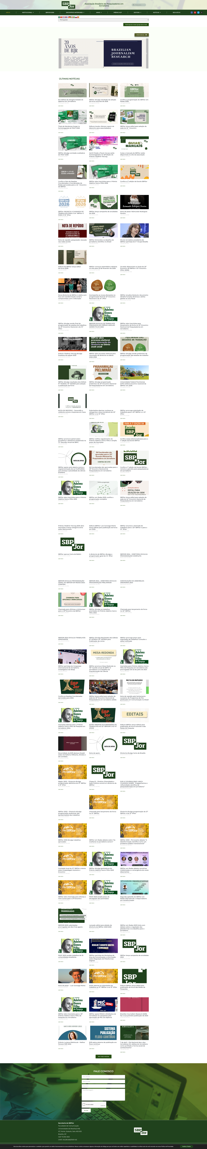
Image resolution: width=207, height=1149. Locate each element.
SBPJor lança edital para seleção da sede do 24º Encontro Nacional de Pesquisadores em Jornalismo (133, 499)
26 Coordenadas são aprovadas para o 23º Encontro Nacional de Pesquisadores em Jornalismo (103, 469)
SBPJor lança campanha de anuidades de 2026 (103, 212)
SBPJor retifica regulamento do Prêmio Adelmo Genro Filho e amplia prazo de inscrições (103, 440)
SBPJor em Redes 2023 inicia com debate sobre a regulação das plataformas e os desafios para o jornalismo (132, 927)
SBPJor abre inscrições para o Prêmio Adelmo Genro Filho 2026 (103, 182)
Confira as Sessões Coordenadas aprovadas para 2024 (70, 697)
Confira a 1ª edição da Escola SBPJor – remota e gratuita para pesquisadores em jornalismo (134, 469)
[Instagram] (201, 12)
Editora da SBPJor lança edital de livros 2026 (69, 267)
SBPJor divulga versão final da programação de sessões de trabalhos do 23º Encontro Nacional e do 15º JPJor (72, 326)
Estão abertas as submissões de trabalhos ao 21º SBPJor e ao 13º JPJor (103, 986)
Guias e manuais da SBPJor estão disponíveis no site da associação (132, 154)
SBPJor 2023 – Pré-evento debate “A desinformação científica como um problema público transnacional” (133, 841)
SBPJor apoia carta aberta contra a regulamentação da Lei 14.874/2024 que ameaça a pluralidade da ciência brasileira (71, 469)
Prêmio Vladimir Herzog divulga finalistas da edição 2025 (70, 354)
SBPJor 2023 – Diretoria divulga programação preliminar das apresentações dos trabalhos (69, 813)
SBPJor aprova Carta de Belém (69, 554)
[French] (68, 17)
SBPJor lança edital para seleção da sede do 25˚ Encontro (133, 127)
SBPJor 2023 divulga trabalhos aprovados (69, 841)
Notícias (156, 12)
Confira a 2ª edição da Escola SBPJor (133, 181)
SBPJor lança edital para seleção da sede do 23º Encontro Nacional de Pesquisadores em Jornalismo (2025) (102, 698)
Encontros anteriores (74, 12)
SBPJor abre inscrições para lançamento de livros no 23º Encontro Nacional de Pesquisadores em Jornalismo (134, 326)
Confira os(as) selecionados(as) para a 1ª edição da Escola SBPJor (134, 440)
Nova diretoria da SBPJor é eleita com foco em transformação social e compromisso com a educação (72, 296)
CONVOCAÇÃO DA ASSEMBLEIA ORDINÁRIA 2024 (132, 582)
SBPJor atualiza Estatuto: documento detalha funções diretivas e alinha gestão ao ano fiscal (134, 296)
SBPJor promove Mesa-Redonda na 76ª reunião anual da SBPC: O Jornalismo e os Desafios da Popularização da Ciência (102, 668)
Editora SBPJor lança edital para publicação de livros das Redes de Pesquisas (132, 987)
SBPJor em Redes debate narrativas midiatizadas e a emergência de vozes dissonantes (134, 870)
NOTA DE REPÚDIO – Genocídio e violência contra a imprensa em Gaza (72, 411)
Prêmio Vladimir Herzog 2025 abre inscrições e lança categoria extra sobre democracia (71, 527)
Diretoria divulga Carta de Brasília (132, 753)
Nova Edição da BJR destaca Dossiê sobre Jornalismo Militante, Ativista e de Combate (72, 754)
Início (8, 12)
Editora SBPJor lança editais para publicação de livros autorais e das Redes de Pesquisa (133, 726)
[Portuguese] (74, 17)
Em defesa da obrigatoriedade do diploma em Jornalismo (70, 100)
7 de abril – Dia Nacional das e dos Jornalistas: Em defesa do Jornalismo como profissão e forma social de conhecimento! (134, 1045)
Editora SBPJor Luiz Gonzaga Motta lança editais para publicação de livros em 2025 (103, 527)
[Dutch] (63, 17)
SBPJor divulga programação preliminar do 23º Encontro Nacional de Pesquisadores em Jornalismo (102, 383)
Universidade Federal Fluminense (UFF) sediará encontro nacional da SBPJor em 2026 (133, 383)
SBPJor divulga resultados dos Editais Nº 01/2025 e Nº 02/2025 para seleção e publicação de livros (72, 383)
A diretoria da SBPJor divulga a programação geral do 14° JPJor (101, 555)
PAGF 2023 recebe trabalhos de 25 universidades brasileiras (70, 956)
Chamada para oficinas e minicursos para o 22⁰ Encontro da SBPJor (71, 610)
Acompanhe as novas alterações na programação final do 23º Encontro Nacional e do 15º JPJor (102, 296)
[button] (60, 53)
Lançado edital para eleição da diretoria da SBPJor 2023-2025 (100, 926)
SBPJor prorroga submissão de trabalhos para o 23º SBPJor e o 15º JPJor (133, 412)
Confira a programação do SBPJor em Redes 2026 (134, 100)
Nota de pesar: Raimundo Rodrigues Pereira (133, 212)
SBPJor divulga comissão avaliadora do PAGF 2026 (71, 154)
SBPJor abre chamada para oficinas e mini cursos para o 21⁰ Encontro (72, 897)
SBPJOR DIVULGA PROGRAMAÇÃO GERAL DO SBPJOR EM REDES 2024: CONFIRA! (71, 582)
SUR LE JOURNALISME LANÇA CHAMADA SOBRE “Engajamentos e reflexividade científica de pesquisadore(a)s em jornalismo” (133, 784)
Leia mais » (60, 105)
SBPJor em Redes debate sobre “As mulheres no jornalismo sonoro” (102, 841)
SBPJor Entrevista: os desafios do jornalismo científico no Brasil (101, 241)
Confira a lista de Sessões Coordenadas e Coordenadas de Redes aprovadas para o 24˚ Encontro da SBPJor (72, 184)
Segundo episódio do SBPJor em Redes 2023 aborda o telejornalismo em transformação (133, 898)
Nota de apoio (94, 753)
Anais (98, 12)
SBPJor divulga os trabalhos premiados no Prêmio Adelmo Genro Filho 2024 (103, 611)
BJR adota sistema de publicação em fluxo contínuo (103, 1043)
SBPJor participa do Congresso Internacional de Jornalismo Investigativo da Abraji (69, 667)
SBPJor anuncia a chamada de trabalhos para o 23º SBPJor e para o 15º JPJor (133, 527)
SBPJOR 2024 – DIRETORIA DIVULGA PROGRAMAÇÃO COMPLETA (133, 555)
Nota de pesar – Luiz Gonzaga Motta (71, 985)
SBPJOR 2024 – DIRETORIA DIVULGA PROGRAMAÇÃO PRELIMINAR (102, 582)
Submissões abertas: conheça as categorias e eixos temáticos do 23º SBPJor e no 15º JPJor (102, 412)
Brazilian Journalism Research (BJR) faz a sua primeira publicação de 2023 (134, 1015)
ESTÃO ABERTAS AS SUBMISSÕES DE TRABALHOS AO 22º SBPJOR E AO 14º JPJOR (103, 726)
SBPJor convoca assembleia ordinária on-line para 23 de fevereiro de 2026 (103, 267)
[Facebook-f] (192, 12)
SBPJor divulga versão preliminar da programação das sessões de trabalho (134, 354)
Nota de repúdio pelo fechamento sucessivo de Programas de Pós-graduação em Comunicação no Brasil (134, 698)
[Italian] (72, 17)
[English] (66, 17)
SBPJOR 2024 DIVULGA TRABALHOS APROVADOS (71, 638)
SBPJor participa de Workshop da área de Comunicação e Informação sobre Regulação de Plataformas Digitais (102, 958)
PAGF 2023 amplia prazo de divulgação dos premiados (99, 897)
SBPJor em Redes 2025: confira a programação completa (101, 498)
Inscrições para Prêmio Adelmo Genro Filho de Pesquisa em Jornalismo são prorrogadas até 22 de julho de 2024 (134, 667)
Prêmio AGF (118, 12)
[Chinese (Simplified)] (61, 17)
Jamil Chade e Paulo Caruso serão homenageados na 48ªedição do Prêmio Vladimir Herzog (101, 154)
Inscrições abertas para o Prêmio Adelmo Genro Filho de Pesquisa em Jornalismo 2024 (71, 726)
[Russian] (76, 17)
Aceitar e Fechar (186, 1146)
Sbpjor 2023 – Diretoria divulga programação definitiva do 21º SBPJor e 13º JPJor (72, 783)
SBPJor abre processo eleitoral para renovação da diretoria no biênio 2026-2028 (102, 355)
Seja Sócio (176, 12)
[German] (70, 17)
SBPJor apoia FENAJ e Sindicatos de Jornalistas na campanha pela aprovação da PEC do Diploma (102, 1015)
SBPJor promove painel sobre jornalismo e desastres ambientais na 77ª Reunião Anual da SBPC (72, 440)
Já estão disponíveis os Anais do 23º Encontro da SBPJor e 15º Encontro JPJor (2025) (133, 268)
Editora (137, 12)
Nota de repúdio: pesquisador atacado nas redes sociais (72, 241)
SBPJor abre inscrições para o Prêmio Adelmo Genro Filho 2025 (72, 498)
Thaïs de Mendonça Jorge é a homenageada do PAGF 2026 (69, 127)
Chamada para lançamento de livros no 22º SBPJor (133, 610)
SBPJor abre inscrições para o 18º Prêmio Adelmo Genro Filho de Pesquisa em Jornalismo (70, 1015)
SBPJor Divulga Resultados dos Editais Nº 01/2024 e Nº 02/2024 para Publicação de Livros (103, 639)
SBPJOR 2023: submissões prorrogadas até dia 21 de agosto (70, 926)
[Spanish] (78, 17)
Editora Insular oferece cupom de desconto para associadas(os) (101, 127)
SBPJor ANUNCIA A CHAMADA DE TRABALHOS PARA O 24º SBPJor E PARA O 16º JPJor (71, 213)
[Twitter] (198, 12)
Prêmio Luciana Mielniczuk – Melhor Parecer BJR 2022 (71, 1043)
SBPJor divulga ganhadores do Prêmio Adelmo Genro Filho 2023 (101, 869)
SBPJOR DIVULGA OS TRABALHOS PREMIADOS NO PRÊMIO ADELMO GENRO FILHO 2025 (102, 325)
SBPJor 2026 (50, 12)
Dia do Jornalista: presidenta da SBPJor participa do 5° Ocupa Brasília (134, 241)
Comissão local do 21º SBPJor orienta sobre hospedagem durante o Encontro (72, 870)
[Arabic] (59, 17)
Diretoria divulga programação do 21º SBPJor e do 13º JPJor (134, 812)
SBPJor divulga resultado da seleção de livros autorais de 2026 (102, 100)
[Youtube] (195, 12)
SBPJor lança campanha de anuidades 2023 (134, 956)
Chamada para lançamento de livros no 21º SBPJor (102, 812)
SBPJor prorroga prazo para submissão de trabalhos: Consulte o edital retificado (133, 639)
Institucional (27, 12)
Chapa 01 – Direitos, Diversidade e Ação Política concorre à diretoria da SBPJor (102, 783)
